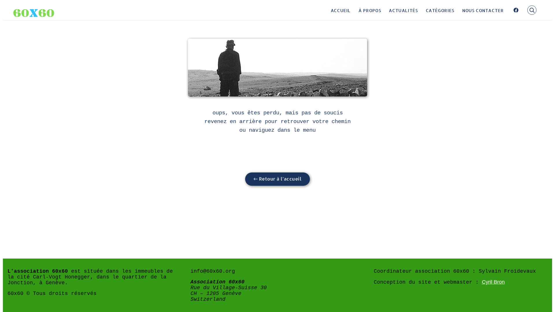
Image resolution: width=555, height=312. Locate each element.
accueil (341, 10)
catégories (440, 10)
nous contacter (483, 10)
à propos (369, 10)
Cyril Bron (493, 282)
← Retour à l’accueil (278, 179)
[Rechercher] (531, 10)
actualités (403, 10)
